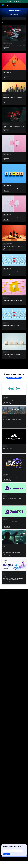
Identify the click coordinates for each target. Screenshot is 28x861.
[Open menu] (25, 5)
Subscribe (7, 854)
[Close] (24, 845)
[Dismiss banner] (21, 2)
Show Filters (6, 22)
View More (13, 363)
